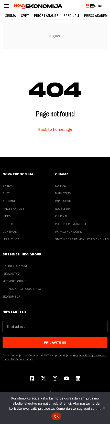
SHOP (99, 6)
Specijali (71, 15)
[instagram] (55, 379)
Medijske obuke (14, 281)
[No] (103, 407)
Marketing (63, 193)
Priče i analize (46, 15)
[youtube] (66, 379)
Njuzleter (63, 208)
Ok (56, 416)
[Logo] (38, 6)
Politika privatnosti (70, 224)
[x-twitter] (43, 379)
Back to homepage (55, 129)
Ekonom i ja (11, 296)
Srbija (10, 15)
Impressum (63, 201)
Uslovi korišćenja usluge (18, 359)
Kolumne (9, 201)
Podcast (9, 224)
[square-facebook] (32, 379)
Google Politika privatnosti (89, 355)
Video (7, 216)
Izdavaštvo (11, 273)
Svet (25, 15)
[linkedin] (78, 379)
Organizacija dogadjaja (22, 289)
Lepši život (11, 239)
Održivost (11, 231)
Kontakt (61, 185)
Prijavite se (55, 342)
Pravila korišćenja (69, 231)
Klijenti (61, 216)
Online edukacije (15, 266)
